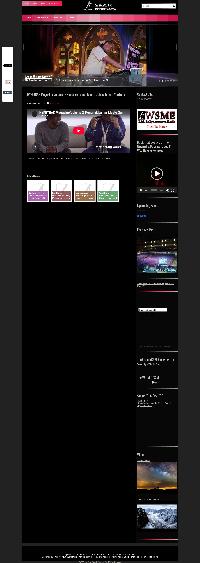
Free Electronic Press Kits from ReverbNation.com (157, 346)
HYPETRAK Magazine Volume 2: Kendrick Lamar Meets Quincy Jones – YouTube (72, 158)
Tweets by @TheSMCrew (148, 364)
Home (28, 17)
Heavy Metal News (149, 557)
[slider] (154, 190)
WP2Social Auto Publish (88, 562)
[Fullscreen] (172, 190)
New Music (42, 17)
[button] (157, 173)
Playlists (58, 17)
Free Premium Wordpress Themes (69, 557)
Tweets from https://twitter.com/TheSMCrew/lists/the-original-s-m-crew (155, 403)
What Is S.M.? (54, 3)
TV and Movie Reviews (106, 557)
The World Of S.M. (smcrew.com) (94, 554)
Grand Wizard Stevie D (38, 76)
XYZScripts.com (114, 562)
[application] (157, 173)
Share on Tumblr (8, 92)
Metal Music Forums (127, 557)
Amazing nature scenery (148, 499)
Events (26, 3)
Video (43, 3)
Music (35, 3)
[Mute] (167, 190)
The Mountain (143, 460)
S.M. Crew (55, 103)
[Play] (141, 190)
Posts (71, 17)
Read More (106, 80)
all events (141, 216)
